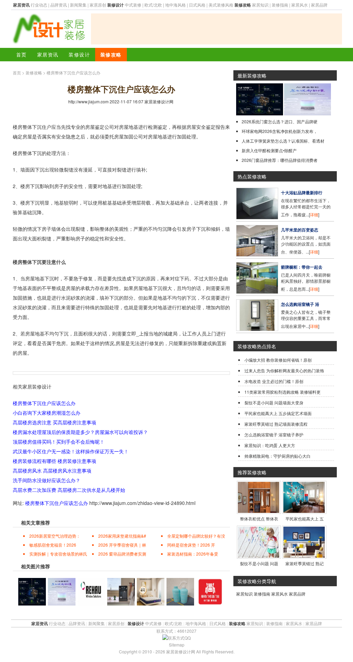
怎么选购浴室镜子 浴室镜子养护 (273, 434)
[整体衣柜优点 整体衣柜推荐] (258, 511)
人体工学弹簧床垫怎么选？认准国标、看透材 (283, 141)
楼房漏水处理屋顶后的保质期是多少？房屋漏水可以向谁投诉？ (80, 431)
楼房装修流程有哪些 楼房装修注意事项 (54, 460)
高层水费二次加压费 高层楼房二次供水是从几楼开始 (69, 489)
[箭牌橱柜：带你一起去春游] (257, 292)
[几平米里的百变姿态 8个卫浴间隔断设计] (257, 255)
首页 (21, 54)
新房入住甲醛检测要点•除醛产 (269, 150)
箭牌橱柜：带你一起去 (301, 267)
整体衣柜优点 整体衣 (259, 518)
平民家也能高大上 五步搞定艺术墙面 (278, 413)
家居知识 (260, 5)
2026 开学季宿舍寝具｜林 (122, 545)
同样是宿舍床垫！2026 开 (191, 545)
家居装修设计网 (158, 101)
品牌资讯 (58, 5)
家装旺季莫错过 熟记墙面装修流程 (275, 424)
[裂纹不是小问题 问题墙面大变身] (258, 556)
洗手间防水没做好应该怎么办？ (46, 480)
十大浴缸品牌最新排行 (301, 192)
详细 (314, 214)
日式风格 (197, 5)
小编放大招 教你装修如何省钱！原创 (278, 360)
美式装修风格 (221, 5)
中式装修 (133, 5)
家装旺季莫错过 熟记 (304, 563)
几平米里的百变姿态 (299, 230)
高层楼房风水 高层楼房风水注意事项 (52, 470)
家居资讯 (48, 54)
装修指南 (280, 5)
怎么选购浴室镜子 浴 (300, 304)
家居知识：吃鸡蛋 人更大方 (269, 445)
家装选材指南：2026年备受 (192, 554)
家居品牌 (319, 5)
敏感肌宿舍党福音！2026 (52, 545)
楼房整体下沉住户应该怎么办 (44, 403)
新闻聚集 (78, 5)
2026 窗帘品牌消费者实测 (122, 554)
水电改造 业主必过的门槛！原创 (273, 381)
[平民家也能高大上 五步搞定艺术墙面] (304, 511)
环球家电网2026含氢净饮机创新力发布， (279, 131)
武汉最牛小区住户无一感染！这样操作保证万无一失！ (71, 451)
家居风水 (299, 5)
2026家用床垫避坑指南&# (122, 536)
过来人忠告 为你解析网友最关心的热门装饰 (284, 370)
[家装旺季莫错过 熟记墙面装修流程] (304, 556)
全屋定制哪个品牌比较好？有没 (196, 536)
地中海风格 (175, 5)
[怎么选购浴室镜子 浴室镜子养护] (257, 329)
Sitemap (176, 645)
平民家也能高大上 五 (304, 518)
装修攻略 (111, 54)
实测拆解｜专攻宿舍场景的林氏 (58, 554)
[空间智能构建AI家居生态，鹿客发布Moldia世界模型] (259, 113)
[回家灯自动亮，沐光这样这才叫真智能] (307, 113)
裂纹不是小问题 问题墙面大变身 (273, 402)
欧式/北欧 (153, 5)
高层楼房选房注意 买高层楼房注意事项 (54, 422)
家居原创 (98, 5)
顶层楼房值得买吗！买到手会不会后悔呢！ (58, 441)
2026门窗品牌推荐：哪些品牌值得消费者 (279, 160)
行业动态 (39, 5)
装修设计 (79, 54)
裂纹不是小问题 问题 (259, 563)
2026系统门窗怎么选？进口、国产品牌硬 (279, 121)
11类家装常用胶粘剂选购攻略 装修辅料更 (282, 392)
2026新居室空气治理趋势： (54, 536)
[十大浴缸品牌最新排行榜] (257, 217)
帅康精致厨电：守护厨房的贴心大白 (277, 456)
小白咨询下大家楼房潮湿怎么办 (46, 412)
